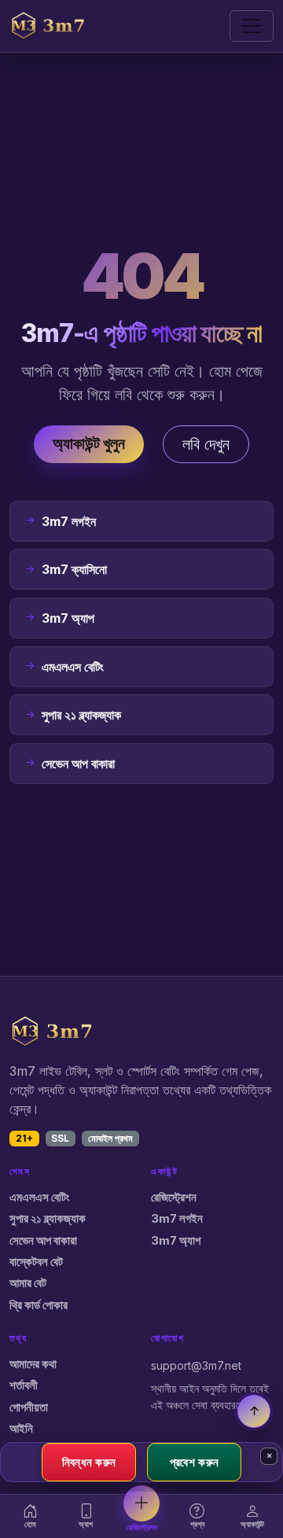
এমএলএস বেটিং (39, 1197)
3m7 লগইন (177, 1219)
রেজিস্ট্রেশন (174, 1197)
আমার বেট (27, 1283)
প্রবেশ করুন (194, 1462)
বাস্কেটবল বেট (36, 1262)
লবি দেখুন (206, 444)
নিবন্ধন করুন (89, 1462)
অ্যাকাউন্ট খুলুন (89, 443)
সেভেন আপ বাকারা (43, 1241)
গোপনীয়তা (28, 1407)
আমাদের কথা (33, 1364)
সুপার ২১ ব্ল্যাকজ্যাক (47, 1219)
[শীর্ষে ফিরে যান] (253, 1411)
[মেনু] (252, 26)
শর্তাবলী (23, 1385)
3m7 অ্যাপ (175, 1241)
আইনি (21, 1429)
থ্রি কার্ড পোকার (38, 1305)
